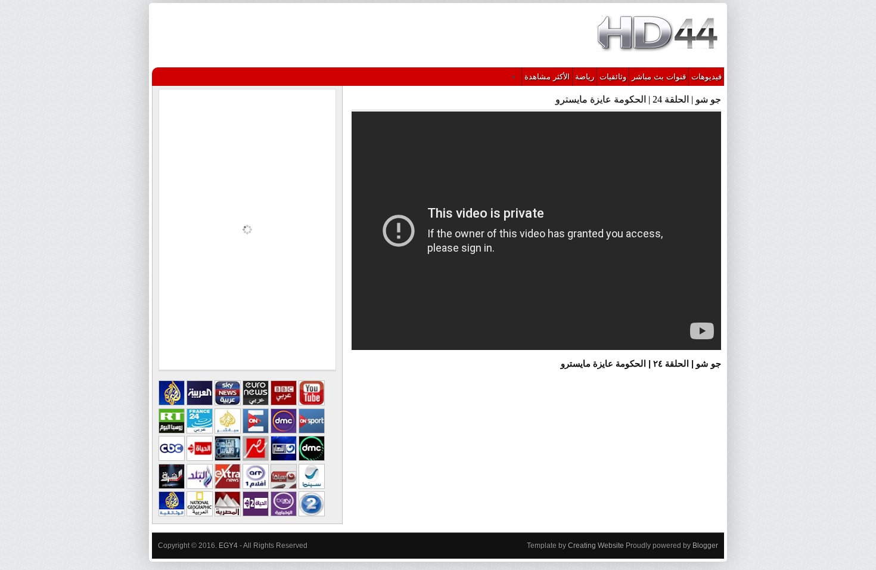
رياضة (584, 76)
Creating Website (596, 545)
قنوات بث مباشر (659, 76)
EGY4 (228, 545)
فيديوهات (706, 76)
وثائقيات (612, 76)
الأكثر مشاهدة (547, 76)
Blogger (705, 545)
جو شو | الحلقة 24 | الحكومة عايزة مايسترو (638, 99)
